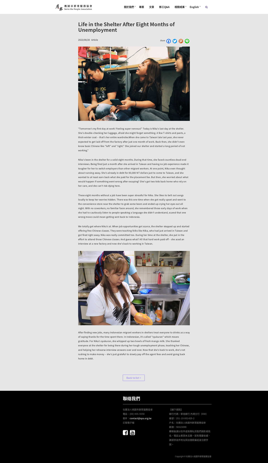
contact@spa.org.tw (140, 418)
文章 (151, 7)
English (193, 7)
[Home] (74, 7)
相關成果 (178, 7)
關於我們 (127, 7)
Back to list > (133, 377)
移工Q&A (164, 7)
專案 (141, 7)
